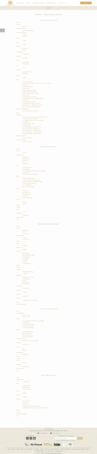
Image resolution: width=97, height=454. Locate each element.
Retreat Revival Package (28, 326)
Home (17, 22)
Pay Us (18, 209)
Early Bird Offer (26, 172)
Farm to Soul (25, 100)
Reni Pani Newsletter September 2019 (31, 127)
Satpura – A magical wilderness (30, 91)
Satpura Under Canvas (28, 71)
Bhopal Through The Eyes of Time (30, 93)
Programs (25, 36)
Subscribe (80, 438)
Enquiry (18, 75)
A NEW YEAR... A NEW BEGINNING (30, 118)
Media (17, 42)
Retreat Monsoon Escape (28, 324)
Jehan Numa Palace (48, 146)
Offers (17, 165)
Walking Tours (26, 404)
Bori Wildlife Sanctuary (21, 413)
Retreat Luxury (26, 316)
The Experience (19, 352)
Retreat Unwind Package (28, 327)
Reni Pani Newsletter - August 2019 (31, 128)
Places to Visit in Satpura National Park (31, 106)
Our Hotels (19, 3)
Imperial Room (26, 158)
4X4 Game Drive (26, 256)
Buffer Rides (25, 402)
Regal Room (25, 156)
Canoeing (25, 261)
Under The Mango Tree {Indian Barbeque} (32, 181)
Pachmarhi (25, 73)
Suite (24, 161)
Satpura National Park (21, 304)
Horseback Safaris (27, 263)
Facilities (25, 203)
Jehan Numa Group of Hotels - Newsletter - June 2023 (35, 117)
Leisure (18, 199)
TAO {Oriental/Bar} (27, 185)
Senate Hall (25, 195)
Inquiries (18, 294)
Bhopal (17, 112)
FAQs (17, 219)
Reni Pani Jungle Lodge (49, 224)
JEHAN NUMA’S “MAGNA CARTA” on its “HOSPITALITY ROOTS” (37, 83)
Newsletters (19, 115)
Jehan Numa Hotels (48, 20)
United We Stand (26, 122)
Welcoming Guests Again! (28, 123)
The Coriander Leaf (27, 333)
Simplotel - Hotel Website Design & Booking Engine (51, 453)
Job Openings (26, 62)
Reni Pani (18, 298)
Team (24, 232)
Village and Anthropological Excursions (31, 406)
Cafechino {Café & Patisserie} (29, 183)
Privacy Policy (19, 52)
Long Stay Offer (26, 169)
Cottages (25, 237)
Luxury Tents (26, 239)
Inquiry (24, 50)
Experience (25, 354)
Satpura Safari (26, 95)
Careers (18, 60)
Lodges (24, 34)
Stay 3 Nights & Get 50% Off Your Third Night (33, 321)
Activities (18, 251)
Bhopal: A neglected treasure (29, 90)
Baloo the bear (26, 88)
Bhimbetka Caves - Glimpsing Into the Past (32, 105)
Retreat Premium (27, 315)
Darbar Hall (25, 190)
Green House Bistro (27, 335)
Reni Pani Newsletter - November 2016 (32, 133)
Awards (18, 38)
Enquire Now (26, 296)
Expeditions (19, 275)
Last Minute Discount (27, 167)
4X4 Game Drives (27, 401)
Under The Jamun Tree (28, 331)
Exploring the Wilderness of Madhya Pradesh (33, 98)
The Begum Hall (26, 192)
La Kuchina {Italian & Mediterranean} (31, 180)
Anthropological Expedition (29, 255)
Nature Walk (25, 258)
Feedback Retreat (20, 368)
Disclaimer (18, 56)
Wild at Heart (26, 85)
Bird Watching (26, 253)
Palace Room (26, 160)
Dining (17, 176)
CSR (17, 65)
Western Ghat (26, 284)
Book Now (86, 3)
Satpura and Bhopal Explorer (22, 108)
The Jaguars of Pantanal (28, 277)
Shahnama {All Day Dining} (28, 178)
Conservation (26, 233)
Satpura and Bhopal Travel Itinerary (31, 111)
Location (18, 207)
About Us (28, 3)
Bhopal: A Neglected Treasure (29, 96)
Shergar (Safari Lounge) (28, 186)
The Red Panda (26, 279)
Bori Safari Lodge (27, 125)
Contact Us (62, 3)
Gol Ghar (25, 245)
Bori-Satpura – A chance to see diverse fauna (33, 120)
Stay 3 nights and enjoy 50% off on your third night (34, 171)
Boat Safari (25, 260)
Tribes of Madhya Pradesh (29, 101)
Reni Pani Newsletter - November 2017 (32, 132)
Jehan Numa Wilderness (28, 30)
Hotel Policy (19, 213)
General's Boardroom (28, 197)
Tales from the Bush (21, 139)
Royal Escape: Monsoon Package (30, 174)
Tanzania (25, 280)
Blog (17, 79)
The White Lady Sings (28, 81)
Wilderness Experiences (39, 3)
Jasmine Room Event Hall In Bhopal (31, 340)
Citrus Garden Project (28, 336)
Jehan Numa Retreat (48, 309)
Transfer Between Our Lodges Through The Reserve (35, 407)
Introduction (25, 230)
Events (17, 188)
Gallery (17, 205)
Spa (23, 201)
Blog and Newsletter (21, 135)
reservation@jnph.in (44, 433)
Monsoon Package (27, 389)
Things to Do (19, 342)
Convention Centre (27, 194)
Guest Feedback (20, 217)
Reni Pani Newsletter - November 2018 (32, 130)
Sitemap (48, 8)
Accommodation (20, 154)
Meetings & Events (20, 338)
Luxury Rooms (26, 381)
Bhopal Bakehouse (52, 3)
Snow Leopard (26, 282)
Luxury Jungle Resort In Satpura (30, 300)
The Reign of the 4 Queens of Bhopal (31, 103)
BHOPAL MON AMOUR (28, 86)
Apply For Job (26, 63)
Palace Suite (25, 163)
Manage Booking (59, 451)
